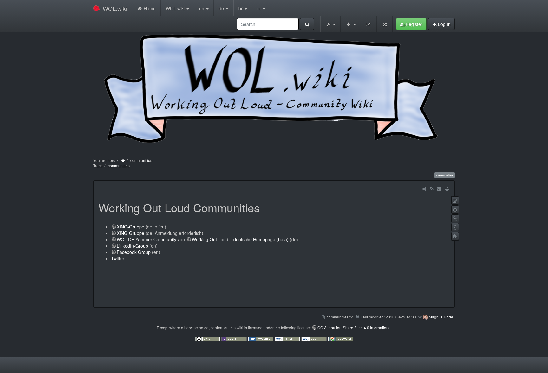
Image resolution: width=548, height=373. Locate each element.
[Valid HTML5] (288, 338)
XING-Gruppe (130, 226)
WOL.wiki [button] (176, 8)
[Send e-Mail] (439, 188)
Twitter (117, 258)
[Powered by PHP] (261, 338)
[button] (330, 24)
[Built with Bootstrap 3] (234, 338)
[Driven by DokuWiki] (340, 338)
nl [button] (259, 8)
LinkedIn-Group (132, 245)
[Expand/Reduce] (385, 24)
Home (149, 8)
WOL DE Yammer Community (146, 239)
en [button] (202, 8)
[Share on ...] (424, 188)
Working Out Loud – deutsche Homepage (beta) (240, 239)
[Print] (447, 188)
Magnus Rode (441, 316)
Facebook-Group (134, 252)
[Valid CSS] (314, 338)
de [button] (222, 8)
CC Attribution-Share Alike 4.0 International (354, 327)
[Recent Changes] (431, 188)
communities (141, 160)
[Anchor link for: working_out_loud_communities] (265, 207)
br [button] (241, 8)
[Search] (307, 24)
